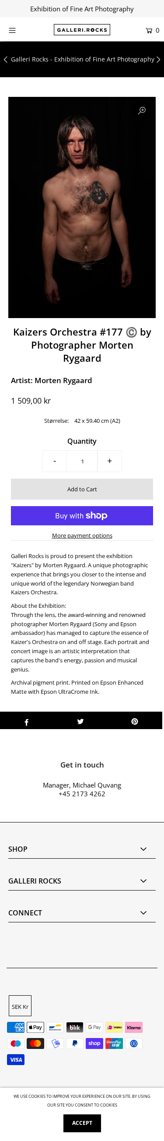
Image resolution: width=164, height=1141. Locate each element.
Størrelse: (56, 421)
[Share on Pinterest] (135, 720)
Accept (82, 1123)
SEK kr (20, 1007)
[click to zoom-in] (141, 110)
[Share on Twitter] (80, 720)
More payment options (82, 535)
